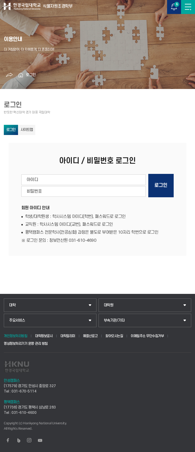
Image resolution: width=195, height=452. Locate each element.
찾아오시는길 (114, 336)
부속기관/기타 (114, 320)
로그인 (31, 75)
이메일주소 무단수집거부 (147, 336)
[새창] (8, 440)
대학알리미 (67, 336)
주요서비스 (17, 320)
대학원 (108, 305)
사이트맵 (27, 130)
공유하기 (9, 75)
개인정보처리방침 (15, 336)
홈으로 (21, 75)
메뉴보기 (188, 7)
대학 (12, 305)
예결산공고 (90, 336)
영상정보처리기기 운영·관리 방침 (26, 343)
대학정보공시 (44, 336)
